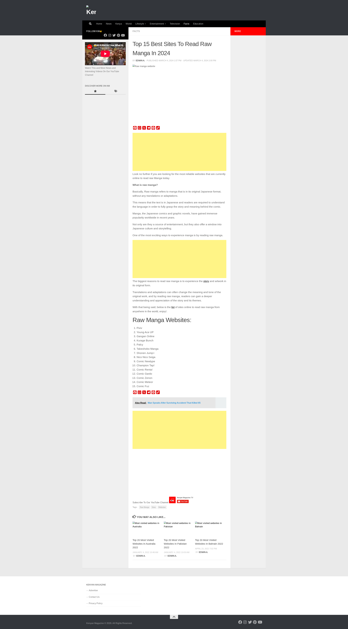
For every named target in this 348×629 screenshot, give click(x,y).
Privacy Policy (95, 603)
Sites (154, 507)
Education (198, 23)
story (206, 281)
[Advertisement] (179, 152)
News (109, 23)
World (129, 23)
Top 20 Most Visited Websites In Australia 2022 (144, 544)
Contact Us (94, 597)
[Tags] (115, 91)
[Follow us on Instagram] (109, 35)
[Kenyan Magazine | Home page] (91, 10)
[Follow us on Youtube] (122, 35)
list (173, 307)
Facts (186, 23)
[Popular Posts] (95, 91)
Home (99, 23)
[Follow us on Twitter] (114, 35)
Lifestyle (139, 23)
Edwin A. (140, 60)
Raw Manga (144, 507)
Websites (162, 507)
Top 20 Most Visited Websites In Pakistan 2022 (175, 544)
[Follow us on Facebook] (105, 35)
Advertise (93, 590)
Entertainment (157, 23)
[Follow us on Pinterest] (118, 35)
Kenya (118, 23)
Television (175, 23)
